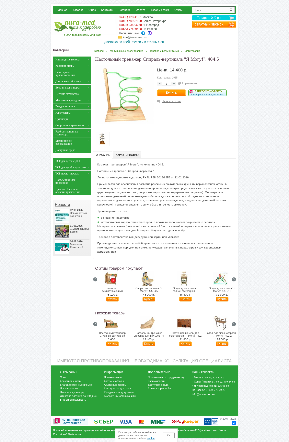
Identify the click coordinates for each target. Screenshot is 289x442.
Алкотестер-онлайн (159, 388)
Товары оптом (160, 9)
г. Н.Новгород (200, 385)
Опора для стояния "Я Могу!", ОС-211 (222, 289)
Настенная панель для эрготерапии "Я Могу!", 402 (185, 334)
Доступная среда (65, 150)
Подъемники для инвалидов (65, 181)
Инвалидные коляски (67, 59)
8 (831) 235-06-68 (130, 24)
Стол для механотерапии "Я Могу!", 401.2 (222, 334)
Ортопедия (61, 119)
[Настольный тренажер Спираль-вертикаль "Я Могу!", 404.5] (124, 123)
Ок (168, 435)
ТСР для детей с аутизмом (71, 167)
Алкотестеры (62, 112)
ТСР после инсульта (67, 173)
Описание (103, 154)
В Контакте (234, 423)
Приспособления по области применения (67, 191)
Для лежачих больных (68, 81)
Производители (113, 377)
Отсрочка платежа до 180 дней (78, 396)
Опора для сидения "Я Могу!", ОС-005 (148, 289)
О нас (92, 9)
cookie (151, 438)
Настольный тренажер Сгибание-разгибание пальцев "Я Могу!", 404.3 (112, 336)
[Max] (150, 33)
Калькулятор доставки (117, 388)
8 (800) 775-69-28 (130, 28)
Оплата (140, 9)
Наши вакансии (69, 388)
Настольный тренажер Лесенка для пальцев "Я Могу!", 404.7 (149, 336)
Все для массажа (65, 106)
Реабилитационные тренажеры (66, 133)
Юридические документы (119, 392)
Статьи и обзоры (114, 381)
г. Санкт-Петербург (203, 381)
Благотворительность (73, 399)
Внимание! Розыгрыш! (76, 244)
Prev (95, 279)
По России (198, 389)
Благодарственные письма (76, 384)
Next (234, 279)
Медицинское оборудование (63, 142)
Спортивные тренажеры (69, 125)
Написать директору (72, 392)
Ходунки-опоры (64, 65)
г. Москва (197, 377)
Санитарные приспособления (65, 74)
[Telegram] (143, 33)
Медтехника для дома (68, 100)
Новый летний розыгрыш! (78, 213)
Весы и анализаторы (67, 87)
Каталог (78, 9)
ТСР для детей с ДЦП (68, 161)
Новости (62, 204)
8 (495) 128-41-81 (130, 17)
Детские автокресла (67, 93)
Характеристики (127, 154)
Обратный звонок (208, 24)
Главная (62, 9)
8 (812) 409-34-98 (130, 21)
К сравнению (189, 83)
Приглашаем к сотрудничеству (166, 377)
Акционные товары (115, 384)
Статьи (178, 9)
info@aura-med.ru (134, 37)
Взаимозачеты (156, 381)
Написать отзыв (171, 101)
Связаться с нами (70, 381)
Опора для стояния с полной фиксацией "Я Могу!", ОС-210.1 (185, 291)
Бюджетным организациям (120, 396)
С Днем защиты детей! (79, 228)
